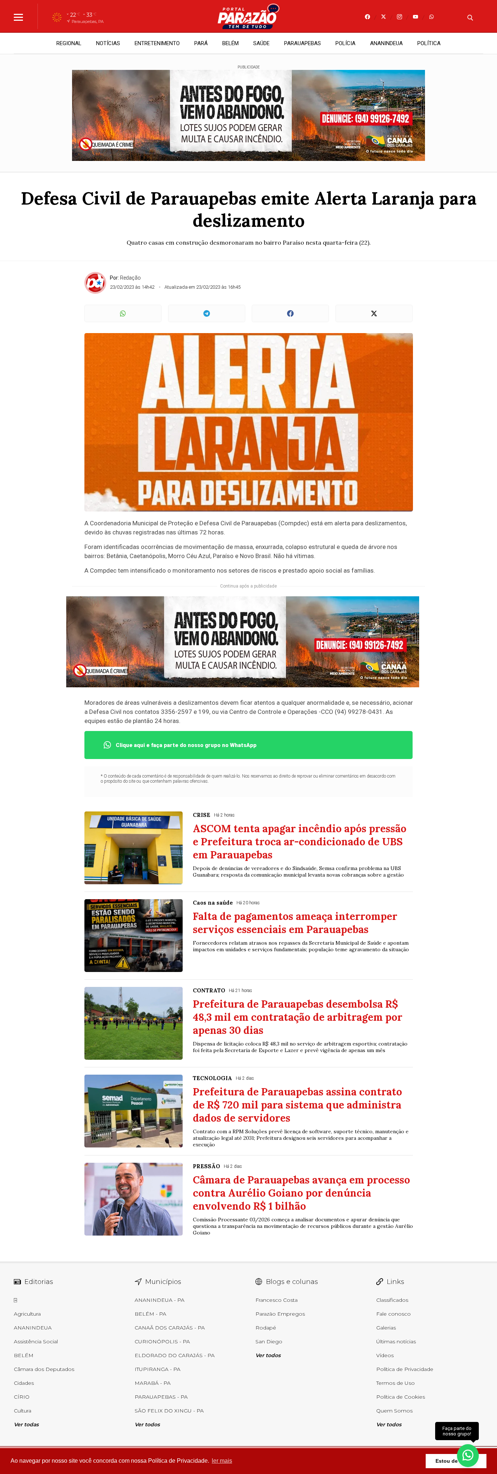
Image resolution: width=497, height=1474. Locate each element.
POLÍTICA (429, 43)
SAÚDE (261, 43)
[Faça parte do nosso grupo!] (468, 1455)
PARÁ (201, 43)
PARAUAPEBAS (302, 43)
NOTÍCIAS (108, 43)
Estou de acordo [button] (456, 1461)
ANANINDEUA (386, 43)
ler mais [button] (222, 1461)
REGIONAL (68, 43)
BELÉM (230, 43)
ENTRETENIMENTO (157, 43)
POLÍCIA (345, 43)
